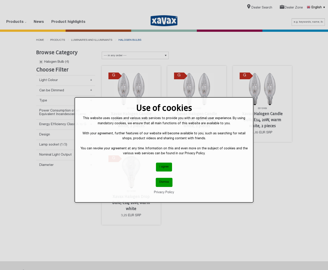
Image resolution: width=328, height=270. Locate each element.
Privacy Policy (164, 192)
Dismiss (164, 182)
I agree (164, 166)
